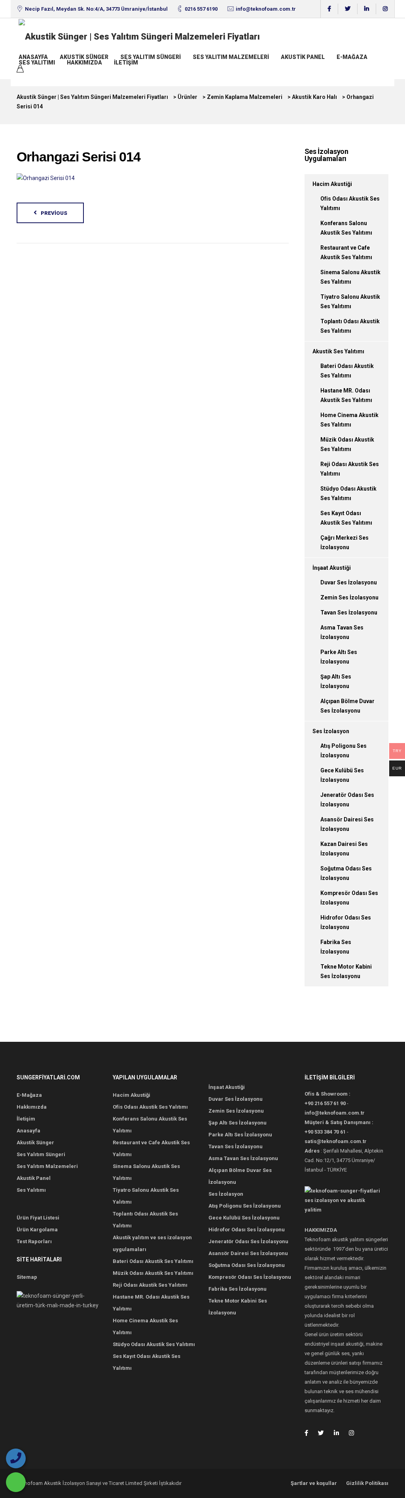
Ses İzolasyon (330, 731)
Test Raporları (34, 1241)
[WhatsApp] (16, 1482)
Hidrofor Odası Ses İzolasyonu (246, 1230)
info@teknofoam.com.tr (266, 9)
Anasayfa (33, 57)
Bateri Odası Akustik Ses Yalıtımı (153, 1261)
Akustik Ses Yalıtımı (338, 351)
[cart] (20, 70)
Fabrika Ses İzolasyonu (237, 1289)
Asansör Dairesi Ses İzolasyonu (248, 1253)
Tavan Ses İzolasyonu (348, 612)
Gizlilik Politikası (367, 1483)
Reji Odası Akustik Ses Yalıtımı (150, 1285)
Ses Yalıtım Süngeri (150, 57)
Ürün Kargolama (37, 1230)
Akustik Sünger (84, 57)
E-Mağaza (352, 57)
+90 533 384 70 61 (325, 1132)
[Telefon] (16, 1458)
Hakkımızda (32, 1107)
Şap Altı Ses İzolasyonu (237, 1123)
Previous (54, 213)
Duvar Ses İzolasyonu (348, 582)
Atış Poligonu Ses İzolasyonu (244, 1206)
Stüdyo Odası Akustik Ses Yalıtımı (154, 1344)
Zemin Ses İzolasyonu (349, 597)
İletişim (126, 62)
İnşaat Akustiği (331, 568)
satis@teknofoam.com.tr (336, 1141)
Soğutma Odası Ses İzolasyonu (246, 1265)
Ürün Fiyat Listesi (38, 1218)
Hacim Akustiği (332, 184)
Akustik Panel (303, 57)
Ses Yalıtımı (37, 62)
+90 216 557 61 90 (325, 1103)
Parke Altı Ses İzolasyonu (240, 1135)
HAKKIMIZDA (84, 62)
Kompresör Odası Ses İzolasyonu (249, 1277)
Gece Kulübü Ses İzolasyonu (244, 1218)
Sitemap (27, 1277)
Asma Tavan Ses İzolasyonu (243, 1158)
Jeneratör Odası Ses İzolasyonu (248, 1241)
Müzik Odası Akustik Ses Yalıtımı (153, 1273)
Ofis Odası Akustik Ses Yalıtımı (150, 1107)
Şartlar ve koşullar (314, 1483)
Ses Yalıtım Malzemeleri (231, 57)
